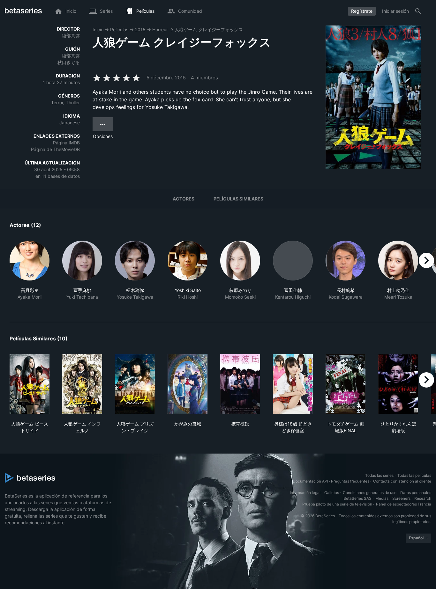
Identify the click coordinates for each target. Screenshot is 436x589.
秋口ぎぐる (68, 62)
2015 (140, 29)
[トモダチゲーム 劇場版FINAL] (345, 384)
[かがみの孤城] (187, 384)
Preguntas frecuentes (350, 481)
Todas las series (379, 475)
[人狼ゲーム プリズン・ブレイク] (135, 384)
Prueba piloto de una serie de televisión (337, 504)
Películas (119, 29)
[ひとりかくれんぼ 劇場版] (398, 384)
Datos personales (415, 492)
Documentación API (310, 481)
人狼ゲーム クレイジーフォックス (209, 29)
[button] (29, 274)
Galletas (331, 492)
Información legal (305, 492)
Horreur (160, 29)
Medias (381, 498)
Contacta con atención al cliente (402, 481)
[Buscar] (418, 11)
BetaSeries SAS (357, 498)
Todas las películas (414, 475)
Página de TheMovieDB (55, 149)
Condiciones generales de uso (369, 492)
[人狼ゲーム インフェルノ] (82, 384)
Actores (183, 198)
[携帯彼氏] (240, 384)
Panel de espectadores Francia (403, 504)
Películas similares (238, 198)
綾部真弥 (71, 35)
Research (422, 498)
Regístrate (361, 11)
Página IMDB (66, 142)
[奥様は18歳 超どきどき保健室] (293, 384)
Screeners (401, 498)
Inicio (98, 29)
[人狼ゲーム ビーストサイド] (29, 384)
